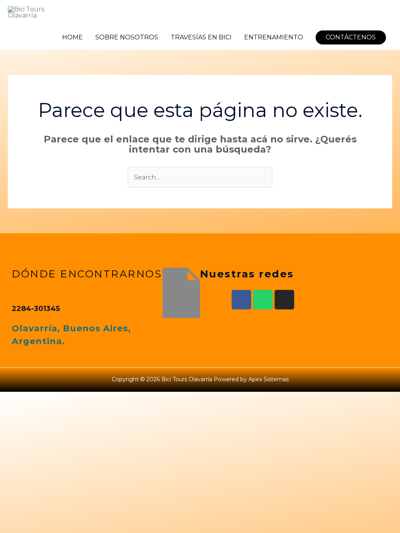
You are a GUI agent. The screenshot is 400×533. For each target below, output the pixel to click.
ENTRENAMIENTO (273, 37)
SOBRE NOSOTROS (126, 37)
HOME (72, 37)
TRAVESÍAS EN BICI (201, 37)
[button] (351, 37)
